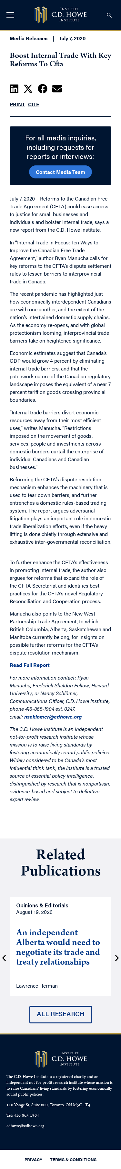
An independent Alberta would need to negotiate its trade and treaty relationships (58, 948)
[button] (14, 89)
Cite (33, 104)
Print (17, 104)
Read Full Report (30, 665)
